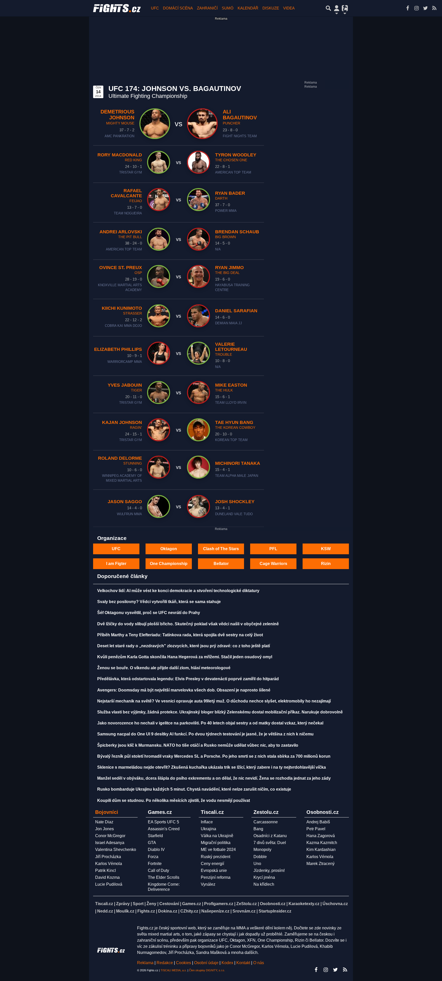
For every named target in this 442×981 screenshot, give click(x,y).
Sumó (228, 8)
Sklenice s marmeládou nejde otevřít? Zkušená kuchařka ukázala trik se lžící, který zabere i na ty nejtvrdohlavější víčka (211, 767)
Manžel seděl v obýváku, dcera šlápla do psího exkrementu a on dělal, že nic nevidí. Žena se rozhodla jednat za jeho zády (214, 778)
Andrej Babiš (318, 822)
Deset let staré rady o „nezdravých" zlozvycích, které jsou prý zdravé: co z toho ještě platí (183, 646)
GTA (152, 842)
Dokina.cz (167, 911)
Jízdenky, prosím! (269, 870)
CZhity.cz (189, 911)
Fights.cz (146, 911)
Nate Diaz (104, 822)
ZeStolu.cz (246, 904)
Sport (138, 904)
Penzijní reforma (215, 877)
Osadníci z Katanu (270, 836)
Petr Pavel (315, 829)
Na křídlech (263, 884)
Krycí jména (264, 877)
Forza (153, 857)
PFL (273, 549)
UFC (155, 8)
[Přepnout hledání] (328, 8)
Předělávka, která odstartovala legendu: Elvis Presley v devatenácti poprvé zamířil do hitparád (188, 679)
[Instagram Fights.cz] (416, 8)
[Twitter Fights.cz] (425, 8)
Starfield (155, 836)
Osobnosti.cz (272, 904)
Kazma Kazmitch (321, 842)
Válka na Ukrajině (217, 836)
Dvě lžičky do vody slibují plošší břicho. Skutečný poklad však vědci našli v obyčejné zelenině (188, 624)
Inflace (207, 822)
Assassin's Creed (164, 829)
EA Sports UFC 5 (163, 822)
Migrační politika (215, 842)
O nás (258, 963)
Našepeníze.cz (215, 911)
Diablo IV (156, 849)
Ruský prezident (215, 857)
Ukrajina (208, 829)
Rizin (326, 563)
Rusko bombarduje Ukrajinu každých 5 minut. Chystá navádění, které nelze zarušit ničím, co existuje (194, 789)
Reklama (145, 963)
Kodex (228, 963)
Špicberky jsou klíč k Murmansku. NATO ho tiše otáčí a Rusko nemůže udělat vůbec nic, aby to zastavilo (197, 745)
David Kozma (107, 877)
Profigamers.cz (218, 904)
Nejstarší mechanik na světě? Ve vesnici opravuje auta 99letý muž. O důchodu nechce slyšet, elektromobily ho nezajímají (214, 701)
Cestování (169, 904)
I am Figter (116, 563)
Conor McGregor (110, 836)
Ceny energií (212, 863)
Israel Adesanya (109, 842)
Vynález (208, 884)
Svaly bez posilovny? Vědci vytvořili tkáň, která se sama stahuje (159, 601)
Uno (257, 863)
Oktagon (168, 549)
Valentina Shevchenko (115, 849)
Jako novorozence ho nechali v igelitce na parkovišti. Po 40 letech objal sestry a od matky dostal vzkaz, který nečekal (210, 723)
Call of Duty (158, 870)
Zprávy (123, 904)
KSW (326, 549)
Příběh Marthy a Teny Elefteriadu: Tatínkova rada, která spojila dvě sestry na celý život (180, 635)
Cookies (183, 963)
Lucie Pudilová (108, 884)
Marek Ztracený (320, 863)
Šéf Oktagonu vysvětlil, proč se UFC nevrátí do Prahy (148, 612)
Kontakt (243, 963)
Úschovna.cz (335, 904)
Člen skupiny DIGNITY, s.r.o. (207, 970)
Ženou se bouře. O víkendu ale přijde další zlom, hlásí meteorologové (163, 668)
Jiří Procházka (108, 857)
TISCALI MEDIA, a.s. (174, 970)
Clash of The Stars (221, 549)
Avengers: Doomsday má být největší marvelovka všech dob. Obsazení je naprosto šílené (183, 690)
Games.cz (191, 904)
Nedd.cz (105, 911)
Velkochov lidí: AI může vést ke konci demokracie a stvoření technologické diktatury (178, 590)
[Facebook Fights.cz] (407, 8)
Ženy (151, 904)
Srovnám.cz (244, 911)
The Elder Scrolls (163, 877)
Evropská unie (214, 870)
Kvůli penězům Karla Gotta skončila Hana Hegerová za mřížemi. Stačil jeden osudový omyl (184, 657)
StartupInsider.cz (275, 911)
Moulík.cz (125, 911)
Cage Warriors (273, 563)
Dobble (260, 857)
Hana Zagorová (320, 836)
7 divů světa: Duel (269, 842)
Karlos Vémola (108, 863)
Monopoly (262, 849)
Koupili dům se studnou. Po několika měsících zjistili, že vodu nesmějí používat (173, 800)
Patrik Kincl (105, 870)
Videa (289, 8)
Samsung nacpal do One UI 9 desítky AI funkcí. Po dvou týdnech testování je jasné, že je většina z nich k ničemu (205, 734)
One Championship (168, 563)
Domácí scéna (178, 8)
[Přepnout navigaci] (337, 8)
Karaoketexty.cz (304, 904)
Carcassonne (265, 822)
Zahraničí (207, 8)
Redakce (165, 963)
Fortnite (155, 863)
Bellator (221, 563)
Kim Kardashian (321, 849)
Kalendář (248, 8)
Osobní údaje (206, 963)
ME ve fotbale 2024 (218, 849)
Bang (258, 829)
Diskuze (270, 8)
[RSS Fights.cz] (434, 8)
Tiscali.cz (104, 904)
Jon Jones (104, 829)
